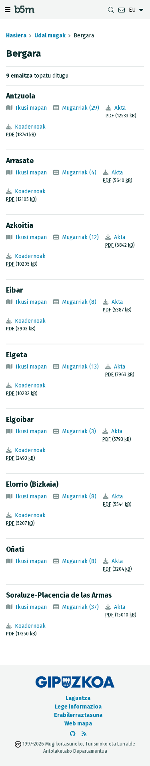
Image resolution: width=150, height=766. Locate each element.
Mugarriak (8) (79, 302)
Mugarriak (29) (80, 107)
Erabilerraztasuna (78, 715)
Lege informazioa (78, 706)
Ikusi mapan (31, 107)
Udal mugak (50, 35)
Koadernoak (30, 126)
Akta (120, 107)
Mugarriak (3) (79, 431)
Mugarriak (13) (80, 366)
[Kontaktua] (121, 9)
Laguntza (78, 698)
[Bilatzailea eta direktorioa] (111, 9)
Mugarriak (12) (80, 237)
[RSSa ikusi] (84, 734)
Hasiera (16, 35)
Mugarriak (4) (79, 172)
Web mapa (78, 723)
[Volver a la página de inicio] (24, 10)
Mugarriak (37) (80, 607)
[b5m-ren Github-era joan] (73, 734)
